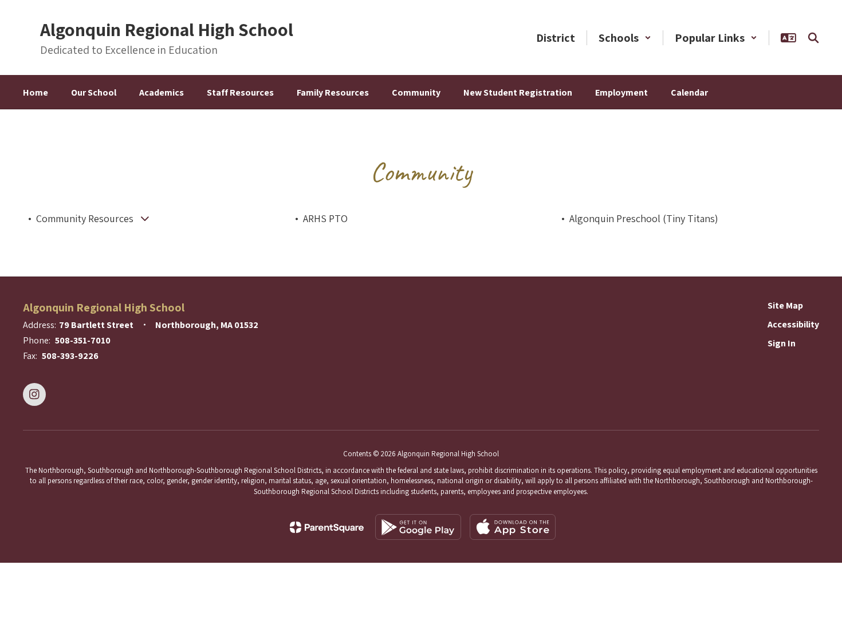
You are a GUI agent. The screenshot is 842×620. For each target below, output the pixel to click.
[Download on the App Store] (513, 527)
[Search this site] (813, 38)
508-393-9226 (70, 356)
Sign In (782, 343)
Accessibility (793, 324)
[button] (625, 37)
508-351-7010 (83, 340)
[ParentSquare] (327, 527)
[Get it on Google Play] (418, 527)
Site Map (785, 305)
